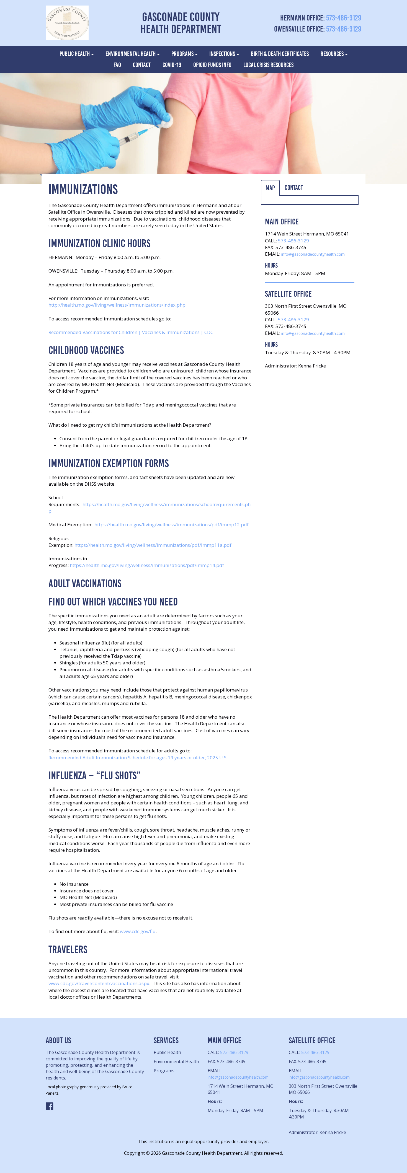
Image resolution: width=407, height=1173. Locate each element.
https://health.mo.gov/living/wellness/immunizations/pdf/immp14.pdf (147, 565)
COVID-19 (172, 64)
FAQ (117, 64)
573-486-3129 (343, 18)
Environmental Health (131, 53)
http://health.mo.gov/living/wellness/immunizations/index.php (117, 305)
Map (270, 187)
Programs (183, 53)
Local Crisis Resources (268, 64)
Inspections (222, 53)
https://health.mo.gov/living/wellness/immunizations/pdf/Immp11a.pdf (152, 545)
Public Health (75, 53)
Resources (333, 53)
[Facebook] (95, 1106)
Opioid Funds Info (212, 64)
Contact (142, 64)
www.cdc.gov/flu (138, 931)
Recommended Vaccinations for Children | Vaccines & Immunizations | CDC (130, 332)
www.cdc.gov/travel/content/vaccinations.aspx (98, 983)
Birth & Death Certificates (280, 53)
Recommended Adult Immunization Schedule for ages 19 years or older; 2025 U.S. (138, 757)
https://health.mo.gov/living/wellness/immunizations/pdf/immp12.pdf (171, 524)
